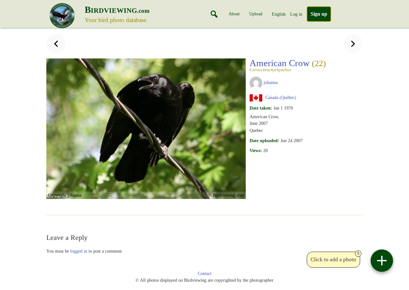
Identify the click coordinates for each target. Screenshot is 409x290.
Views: (256, 150)
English (279, 14)
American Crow (288, 65)
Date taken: (261, 108)
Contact (205, 273)
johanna (271, 82)
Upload (255, 13)
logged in (78, 251)
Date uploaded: (264, 140)
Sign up (319, 14)
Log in (296, 14)
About (234, 13)
